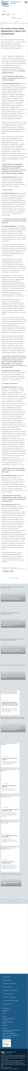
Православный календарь (7, 1022)
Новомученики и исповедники (9, 997)
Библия (14, 14)
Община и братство (7, 980)
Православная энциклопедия (8, 1018)
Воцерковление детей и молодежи (10, 990)
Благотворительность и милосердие (10, 1000)
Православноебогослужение (7, 14)
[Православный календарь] (3, 14)
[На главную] (11, 3)
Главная (2, 24)
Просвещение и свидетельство (9, 983)
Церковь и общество (7, 987)
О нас (4, 11)
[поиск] (15, 22)
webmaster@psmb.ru (14, 1035)
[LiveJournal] (13, 570)
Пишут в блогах (5, 1020)
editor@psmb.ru (12, 1033)
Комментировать (14, 578)
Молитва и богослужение (8, 993)
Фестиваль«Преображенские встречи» (17, 18)
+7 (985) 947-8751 (6, 1038)
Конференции (5, 1010)
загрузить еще (14, 901)
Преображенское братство (11, 1052)
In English (17, 21)
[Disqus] (14, 921)
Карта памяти (5, 1025)
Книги (3, 1013)
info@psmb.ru (9, 1031)
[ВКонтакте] (11, 570)
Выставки (4, 1012)
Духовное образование (8, 1003)
